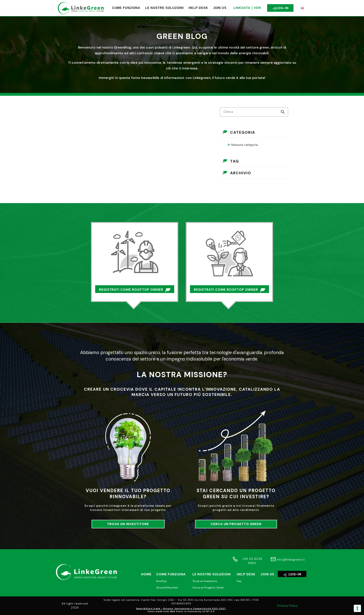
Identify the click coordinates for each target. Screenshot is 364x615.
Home (146, 574)
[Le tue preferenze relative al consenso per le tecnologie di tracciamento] (357, 608)
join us (220, 7)
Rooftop (161, 581)
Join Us (267, 574)
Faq (239, 581)
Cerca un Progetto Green (208, 587)
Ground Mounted (167, 587)
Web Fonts (176, 611)
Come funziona (126, 7)
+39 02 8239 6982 (252, 561)
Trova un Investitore (204, 581)
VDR (257, 7)
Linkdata (241, 7)
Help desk (198, 7)
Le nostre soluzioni (164, 7)
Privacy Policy (287, 606)
